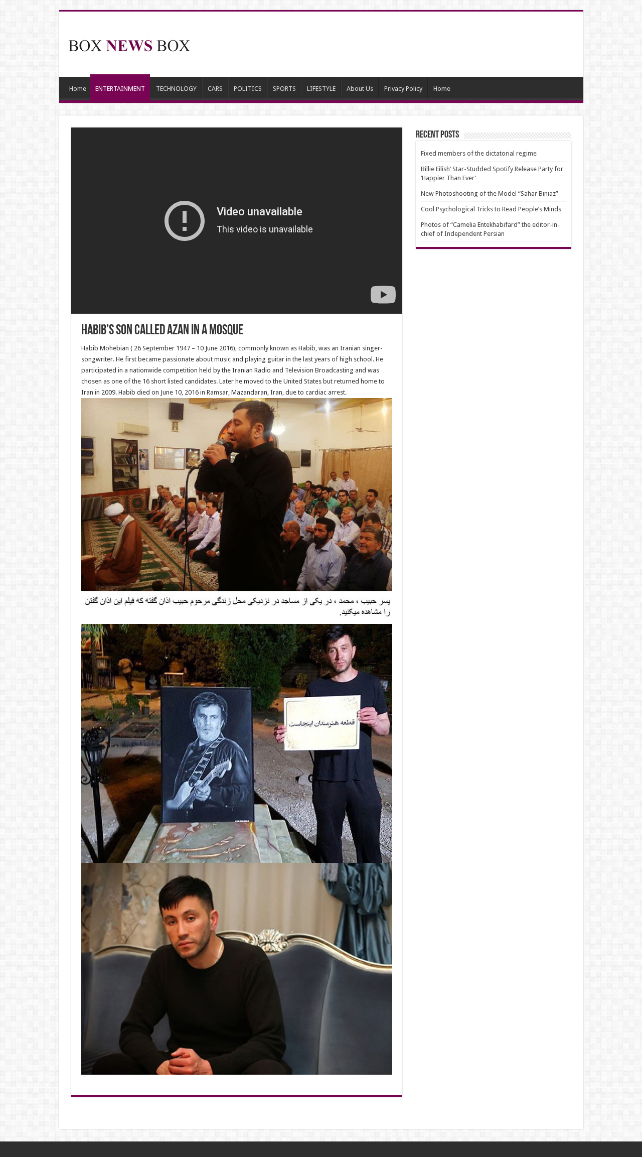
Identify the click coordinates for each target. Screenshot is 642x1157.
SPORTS (284, 88)
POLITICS (248, 88)
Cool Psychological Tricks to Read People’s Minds (491, 209)
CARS (215, 88)
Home (77, 88)
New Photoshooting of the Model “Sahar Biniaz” (489, 193)
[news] (129, 44)
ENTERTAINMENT (120, 88)
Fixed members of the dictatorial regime (479, 153)
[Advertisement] (393, 44)
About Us (360, 88)
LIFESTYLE (321, 88)
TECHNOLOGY (176, 88)
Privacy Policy (403, 88)
